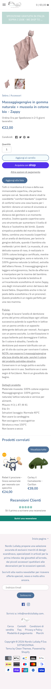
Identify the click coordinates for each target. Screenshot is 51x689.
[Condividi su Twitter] (20, 136)
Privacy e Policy (33, 629)
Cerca (10, 626)
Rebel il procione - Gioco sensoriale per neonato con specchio (12, 482)
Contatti (21, 626)
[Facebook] (23, 604)
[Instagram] (28, 604)
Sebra (5, 95)
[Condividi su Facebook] (16, 136)
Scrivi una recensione (25, 518)
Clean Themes (23, 648)
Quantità (6, 144)
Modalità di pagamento (20, 633)
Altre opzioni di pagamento (25, 172)
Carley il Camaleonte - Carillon (35, 481)
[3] (28, 136)
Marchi (40, 633)
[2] (24, 136)
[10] (4, 5)
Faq (19, 629)
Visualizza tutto (38, 449)
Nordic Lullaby (33, 641)
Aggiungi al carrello (25, 157)
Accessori (15, 95)
